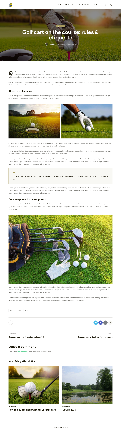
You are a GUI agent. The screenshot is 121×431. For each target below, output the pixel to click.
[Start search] (111, 4)
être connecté (22, 352)
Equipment (60, 26)
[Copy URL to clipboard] (110, 323)
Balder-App (57, 427)
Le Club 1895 (69, 410)
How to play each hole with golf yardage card (32, 410)
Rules (27, 310)
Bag (11, 310)
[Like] (11, 323)
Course (19, 310)
